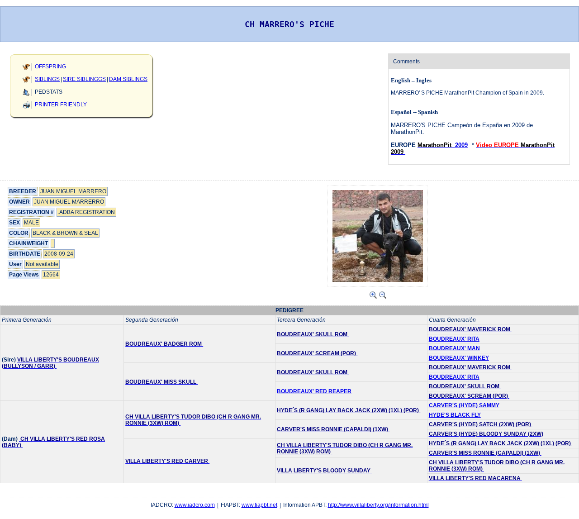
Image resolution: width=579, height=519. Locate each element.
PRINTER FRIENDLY (61, 104)
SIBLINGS (47, 79)
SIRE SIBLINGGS (84, 79)
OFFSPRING (50, 66)
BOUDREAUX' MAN (454, 348)
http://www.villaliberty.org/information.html (378, 505)
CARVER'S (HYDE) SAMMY (464, 405)
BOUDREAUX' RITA (454, 339)
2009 (461, 145)
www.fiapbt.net (259, 505)
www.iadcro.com (195, 505)
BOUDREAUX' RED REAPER (314, 391)
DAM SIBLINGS (128, 79)
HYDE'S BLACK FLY (455, 415)
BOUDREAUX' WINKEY (459, 358)
